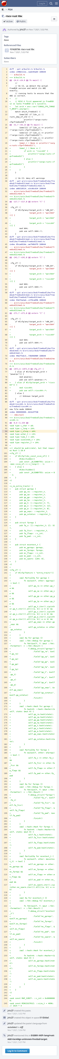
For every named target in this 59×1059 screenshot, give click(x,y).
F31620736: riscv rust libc (22, 49)
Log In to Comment (17, 1050)
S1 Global (44, 1017)
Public (22, 21)
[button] (56, 3)
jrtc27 (23, 29)
